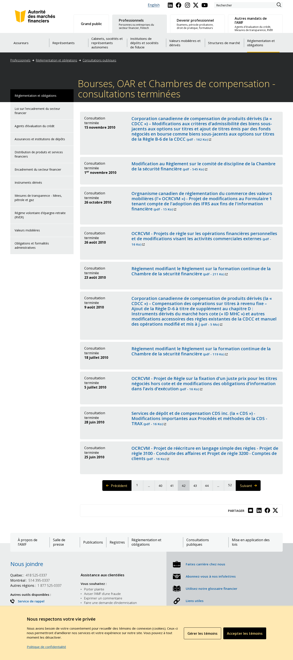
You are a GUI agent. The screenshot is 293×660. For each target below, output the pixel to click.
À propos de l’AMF (27, 542)
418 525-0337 (28, 575)
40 (162, 485)
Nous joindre (26, 564)
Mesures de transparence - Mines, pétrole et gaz (38, 198)
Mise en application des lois (251, 542)
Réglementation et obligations (56, 60)
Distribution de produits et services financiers (39, 154)
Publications (93, 542)
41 (174, 485)
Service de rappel (31, 601)
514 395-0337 (30, 580)
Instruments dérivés (28, 182)
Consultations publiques (99, 60)
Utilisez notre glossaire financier (211, 588)
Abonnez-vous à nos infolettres (211, 576)
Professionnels (20, 60)
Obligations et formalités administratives (32, 245)
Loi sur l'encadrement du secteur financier (37, 111)
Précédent (121, 487)
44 (208, 485)
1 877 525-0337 (36, 585)
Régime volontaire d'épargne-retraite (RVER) (40, 215)
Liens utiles (195, 601)
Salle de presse (59, 542)
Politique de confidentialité (46, 647)
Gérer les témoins (202, 633)
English (154, 5)
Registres (117, 542)
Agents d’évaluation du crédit (34, 126)
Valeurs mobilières (27, 230)
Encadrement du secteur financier (38, 169)
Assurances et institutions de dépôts (40, 139)
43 (197, 485)
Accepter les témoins (245, 633)
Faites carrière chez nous (205, 564)
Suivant (250, 487)
